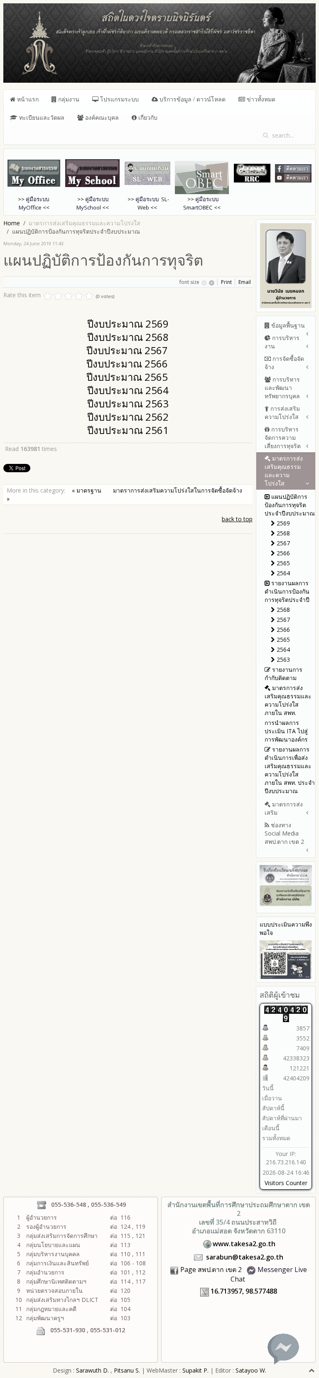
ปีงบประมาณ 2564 (128, 390)
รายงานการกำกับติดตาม (283, 674)
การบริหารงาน (282, 342)
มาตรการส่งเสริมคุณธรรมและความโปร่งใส (284, 470)
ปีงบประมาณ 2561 (128, 430)
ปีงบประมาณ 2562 (128, 417)
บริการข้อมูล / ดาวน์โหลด (192, 99)
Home (11, 223)
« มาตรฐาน (87, 490)
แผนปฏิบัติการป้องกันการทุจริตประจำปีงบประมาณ (290, 505)
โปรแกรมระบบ (118, 99)
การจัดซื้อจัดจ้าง (284, 363)
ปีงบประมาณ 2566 (127, 363)
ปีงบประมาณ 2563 (128, 403)
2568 (282, 533)
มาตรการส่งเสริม (284, 808)
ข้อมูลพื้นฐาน (287, 325)
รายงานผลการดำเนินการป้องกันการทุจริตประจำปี (287, 591)
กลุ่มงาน (67, 99)
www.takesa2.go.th (244, 1243)
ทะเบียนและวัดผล (40, 117)
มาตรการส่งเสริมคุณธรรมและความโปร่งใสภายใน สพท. (288, 700)
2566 (282, 553)
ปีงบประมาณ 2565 (127, 377)
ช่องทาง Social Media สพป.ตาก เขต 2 (284, 833)
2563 (282, 659)
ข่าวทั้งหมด (260, 99)
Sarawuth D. (92, 1370)
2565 (282, 563)
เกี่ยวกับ (147, 117)
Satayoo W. (251, 1370)
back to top (237, 519)
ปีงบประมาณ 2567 (127, 350)
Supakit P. (195, 1370)
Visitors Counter (286, 1183)
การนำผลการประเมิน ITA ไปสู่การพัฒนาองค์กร (286, 731)
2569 (282, 523)
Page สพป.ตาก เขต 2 (211, 1269)
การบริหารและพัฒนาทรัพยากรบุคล (282, 387)
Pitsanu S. (128, 1370)
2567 (282, 543)
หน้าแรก (27, 99)
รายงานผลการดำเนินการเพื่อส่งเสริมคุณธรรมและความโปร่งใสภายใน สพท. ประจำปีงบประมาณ (290, 770)
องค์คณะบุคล (101, 117)
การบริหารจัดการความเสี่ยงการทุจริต (283, 437)
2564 (282, 573)
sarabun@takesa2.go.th (244, 1257)
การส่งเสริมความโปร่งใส (282, 412)
